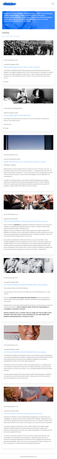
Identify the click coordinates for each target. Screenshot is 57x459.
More (6, 81)
